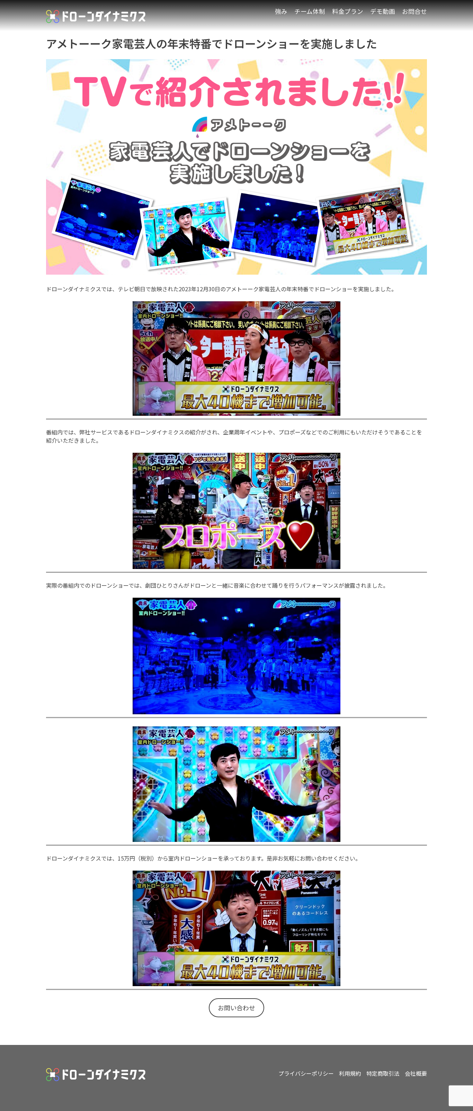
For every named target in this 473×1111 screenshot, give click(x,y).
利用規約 (350, 1073)
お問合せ (414, 11)
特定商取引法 (383, 1073)
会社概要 (416, 1073)
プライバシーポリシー (306, 1073)
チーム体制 (309, 11)
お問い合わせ (236, 1007)
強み (281, 11)
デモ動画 (382, 11)
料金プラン (347, 11)
